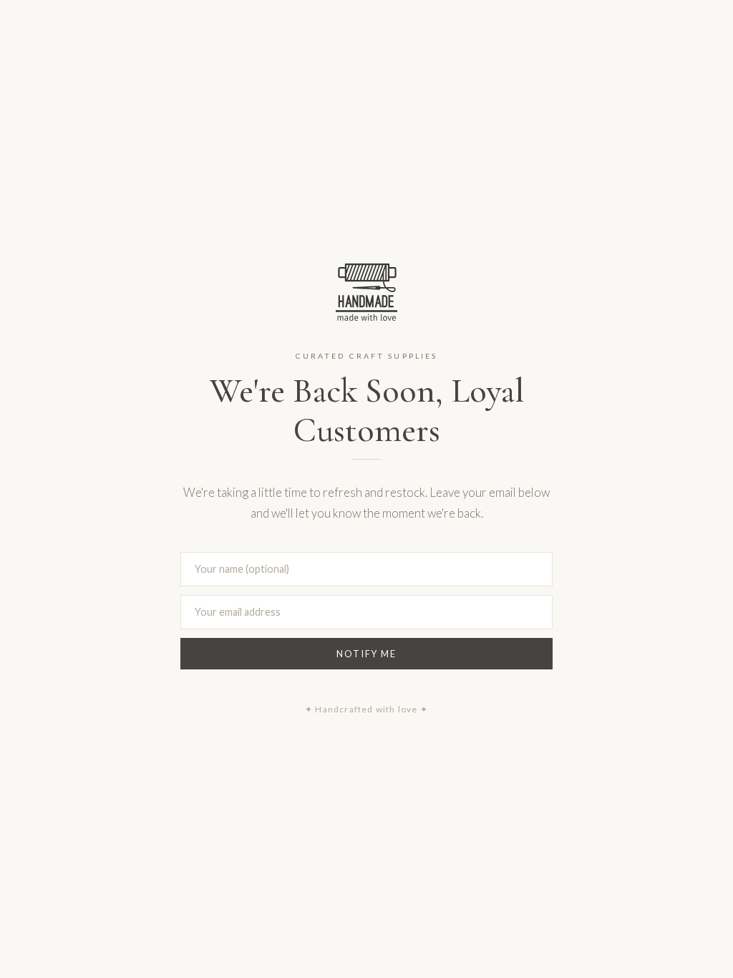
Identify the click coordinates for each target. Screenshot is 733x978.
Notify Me (366, 653)
